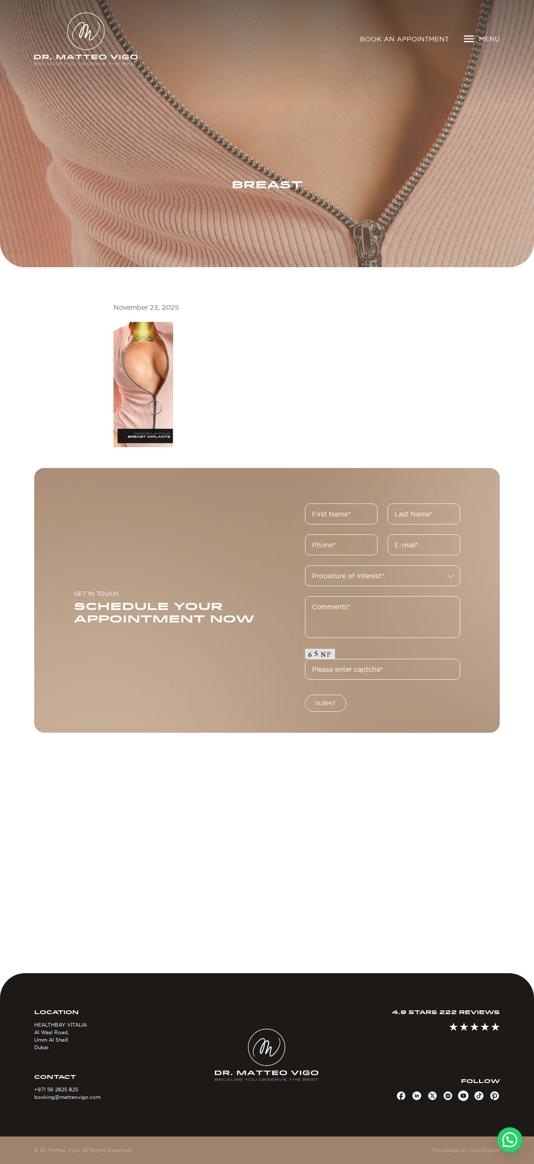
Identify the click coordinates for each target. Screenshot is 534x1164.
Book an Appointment (404, 39)
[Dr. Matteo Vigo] (88, 39)
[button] (509, 1139)
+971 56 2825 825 (56, 1089)
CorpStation (484, 1150)
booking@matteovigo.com (67, 1097)
